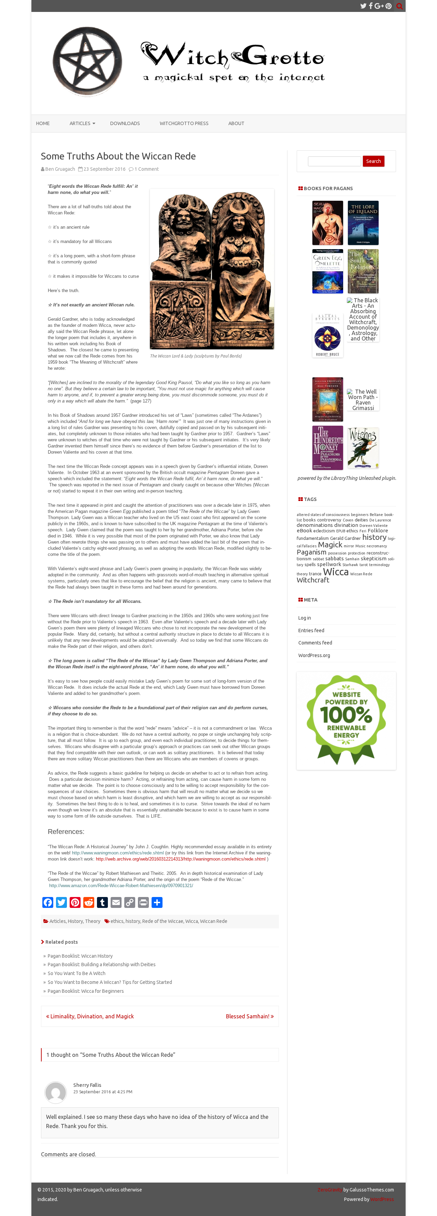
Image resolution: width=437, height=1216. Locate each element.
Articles (80, 123)
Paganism (312, 552)
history (133, 921)
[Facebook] (371, 6)
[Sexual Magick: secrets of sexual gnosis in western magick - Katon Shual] (327, 243)
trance (315, 573)
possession (337, 553)
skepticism (373, 558)
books (309, 519)
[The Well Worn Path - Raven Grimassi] (363, 408)
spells (310, 564)
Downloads (125, 123)
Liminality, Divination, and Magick (91, 1016)
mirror (349, 546)
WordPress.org (314, 655)
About (236, 123)
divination (346, 525)
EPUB (340, 531)
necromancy (377, 546)
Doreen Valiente (374, 525)
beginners (359, 515)
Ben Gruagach (60, 169)
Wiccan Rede (213, 921)
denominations (315, 525)
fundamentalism (313, 538)
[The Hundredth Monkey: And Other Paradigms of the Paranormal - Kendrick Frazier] (327, 468)
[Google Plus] (379, 6)
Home (43, 123)
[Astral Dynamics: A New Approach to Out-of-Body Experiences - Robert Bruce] (327, 355)
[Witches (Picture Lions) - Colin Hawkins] (363, 466)
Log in (304, 618)
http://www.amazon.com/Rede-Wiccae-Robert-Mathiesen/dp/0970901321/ (121, 885)
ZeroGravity (330, 1189)
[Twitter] (363, 6)
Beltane (376, 515)
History (75, 921)
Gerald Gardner (345, 538)
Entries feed (311, 630)
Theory (92, 921)
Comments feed (315, 642)
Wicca (191, 921)
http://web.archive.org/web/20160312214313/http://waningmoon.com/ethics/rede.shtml (181, 859)
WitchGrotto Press (184, 123)
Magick (330, 544)
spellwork (329, 564)
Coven (348, 520)
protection (356, 553)
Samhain (352, 559)
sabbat (318, 559)
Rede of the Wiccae (162, 921)
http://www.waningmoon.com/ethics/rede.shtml (118, 852)
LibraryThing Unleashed (356, 478)
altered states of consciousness (323, 515)
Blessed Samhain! (248, 1016)
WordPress (381, 1199)
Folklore (378, 530)
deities (361, 519)
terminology (379, 565)
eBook (304, 530)
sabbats (334, 558)
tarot (364, 565)
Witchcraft (313, 580)
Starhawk (350, 565)
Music (360, 546)
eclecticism (324, 530)
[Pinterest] (388, 6)
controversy (329, 519)
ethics (117, 921)
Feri (363, 531)
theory (302, 574)
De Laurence (380, 520)
